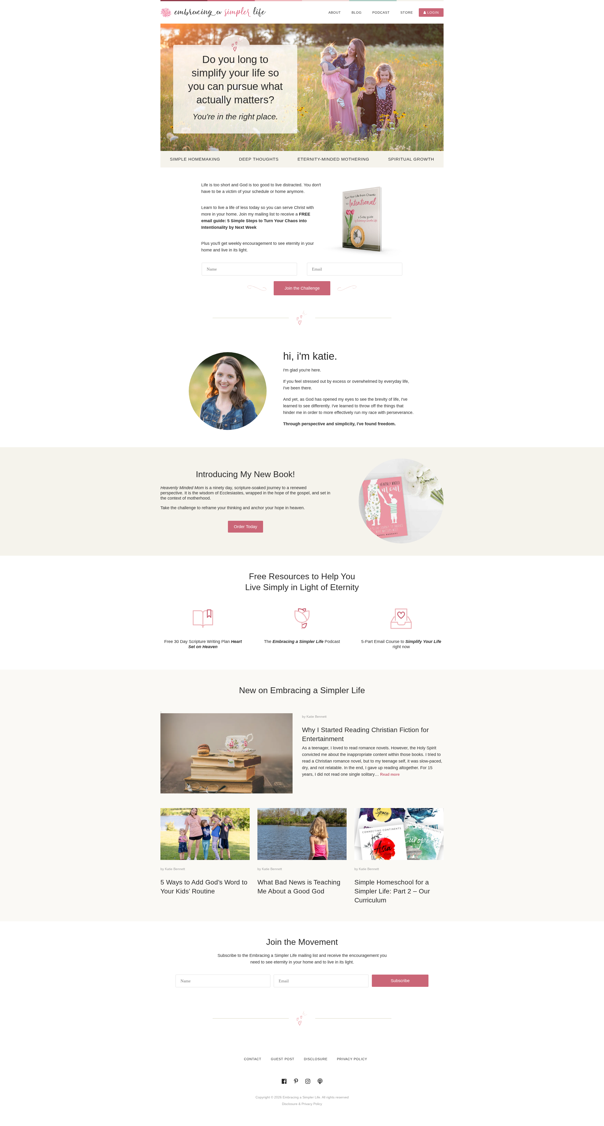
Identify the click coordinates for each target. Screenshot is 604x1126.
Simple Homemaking (195, 159)
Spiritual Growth (411, 159)
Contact (252, 1059)
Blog (357, 12)
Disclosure (315, 1059)
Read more (390, 774)
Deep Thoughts (259, 159)
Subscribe (400, 980)
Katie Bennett (316, 716)
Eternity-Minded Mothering (333, 159)
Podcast (381, 12)
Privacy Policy (352, 1059)
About (334, 12)
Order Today (245, 526)
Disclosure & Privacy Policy (302, 1104)
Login (432, 12)
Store (406, 12)
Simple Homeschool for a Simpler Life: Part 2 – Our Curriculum (392, 891)
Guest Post (282, 1059)
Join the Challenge (302, 288)
